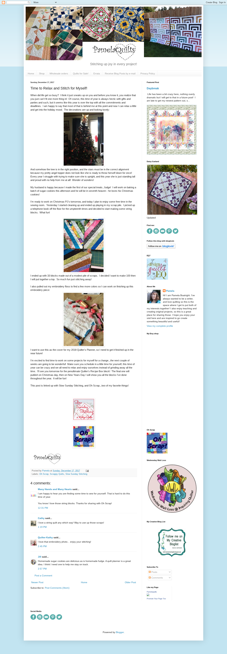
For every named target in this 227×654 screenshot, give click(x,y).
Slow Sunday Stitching (76, 474)
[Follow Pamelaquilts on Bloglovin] (161, 247)
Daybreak (153, 88)
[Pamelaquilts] (148, 595)
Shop (42, 73)
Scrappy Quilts (57, 474)
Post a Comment (43, 575)
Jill (39, 556)
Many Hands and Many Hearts (55, 489)
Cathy (41, 518)
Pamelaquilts (152, 592)
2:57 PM (42, 568)
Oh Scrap (44, 474)
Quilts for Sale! (80, 73)
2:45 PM (42, 546)
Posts (154, 572)
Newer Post (37, 582)
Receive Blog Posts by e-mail (120, 73)
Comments (157, 577)
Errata (96, 73)
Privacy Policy (147, 73)
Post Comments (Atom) (57, 587)
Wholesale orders (59, 73)
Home (31, 73)
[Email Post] (87, 471)
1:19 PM (42, 527)
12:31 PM (43, 508)
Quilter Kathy (45, 537)
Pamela (170, 291)
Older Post (130, 582)
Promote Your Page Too (156, 599)
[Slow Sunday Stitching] (83, 419)
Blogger (120, 632)
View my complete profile (160, 326)
